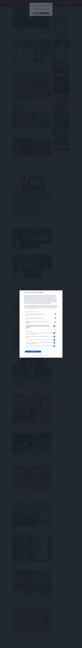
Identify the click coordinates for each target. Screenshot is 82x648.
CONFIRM (33, 351)
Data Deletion (34, 355)
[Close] (60, 292)
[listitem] (41, 311)
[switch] (54, 314)
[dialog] (41, 324)
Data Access (41, 355)
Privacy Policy (47, 355)
